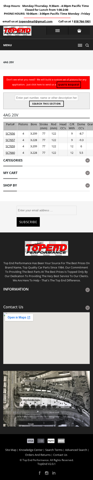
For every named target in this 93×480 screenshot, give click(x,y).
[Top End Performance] (17, 32)
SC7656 (10, 133)
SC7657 (10, 140)
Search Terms (54, 450)
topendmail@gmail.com (36, 21)
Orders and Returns (38, 455)
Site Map (10, 450)
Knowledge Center (31, 450)
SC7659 (10, 146)
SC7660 (10, 153)
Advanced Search (76, 450)
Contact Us (60, 455)
